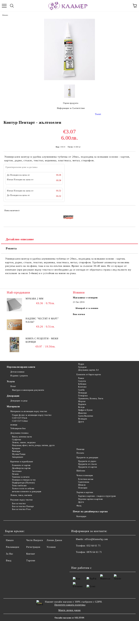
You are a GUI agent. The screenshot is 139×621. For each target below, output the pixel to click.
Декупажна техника (19, 433)
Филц (78, 506)
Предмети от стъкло (87, 464)
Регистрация (33, 547)
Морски (81, 401)
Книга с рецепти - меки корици (42, 340)
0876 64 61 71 (94, 552)
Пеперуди (82, 393)
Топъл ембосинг (19, 485)
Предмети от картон (87, 467)
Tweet (98, 114)
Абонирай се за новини (86, 308)
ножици (13, 425)
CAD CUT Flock (19, 418)
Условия (51, 547)
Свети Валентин (85, 416)
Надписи (82, 404)
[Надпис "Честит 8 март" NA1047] (14, 324)
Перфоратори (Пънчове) (23, 483)
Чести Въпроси (34, 540)
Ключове (82, 387)
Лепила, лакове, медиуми (23, 442)
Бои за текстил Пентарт (23, 506)
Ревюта (11, 248)
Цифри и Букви (85, 410)
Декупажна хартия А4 (88, 370)
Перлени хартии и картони (90, 499)
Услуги (11, 381)
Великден (82, 419)
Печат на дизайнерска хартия (90, 511)
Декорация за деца (18, 401)
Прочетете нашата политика (69, 605)
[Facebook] (75, 559)
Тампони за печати (20, 477)
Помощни (82, 488)
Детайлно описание (20, 239)
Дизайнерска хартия (21, 468)
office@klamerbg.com (96, 539)
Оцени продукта (70, 103)
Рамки (81, 378)
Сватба (81, 390)
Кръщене (16, 448)
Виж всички (79, 314)
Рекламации (12, 547)
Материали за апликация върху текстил (28, 411)
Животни (82, 413)
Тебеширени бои (17, 428)
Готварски (83, 395)
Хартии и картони (84, 492)
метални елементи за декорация (26, 491)
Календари (81, 516)
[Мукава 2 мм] (14, 304)
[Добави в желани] (130, 211)
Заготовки (17, 471)
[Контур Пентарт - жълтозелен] (69, 79)
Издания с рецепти (19, 375)
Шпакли (82, 485)
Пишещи (80, 449)
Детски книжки (17, 372)
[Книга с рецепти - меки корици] (14, 344)
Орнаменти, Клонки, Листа (90, 398)
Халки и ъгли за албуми (23, 488)
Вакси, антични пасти (22, 437)
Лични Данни (54, 540)
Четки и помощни (84, 475)
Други (81, 421)
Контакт (30, 554)
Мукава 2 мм (34, 298)
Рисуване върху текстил (21, 500)
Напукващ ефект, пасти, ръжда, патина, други (33, 445)
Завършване (17, 457)
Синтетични (83, 482)
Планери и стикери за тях (24, 480)
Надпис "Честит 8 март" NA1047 (42, 320)
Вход (8, 560)
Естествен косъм (85, 479)
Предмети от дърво (87, 461)
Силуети (82, 381)
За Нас (9, 554)
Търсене (30, 560)
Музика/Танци (18, 454)
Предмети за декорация (87, 457)
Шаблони (80, 471)
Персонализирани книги (21, 367)
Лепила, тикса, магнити (21, 495)
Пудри (81, 364)
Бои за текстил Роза (21, 509)
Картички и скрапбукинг (21, 461)
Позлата (80, 453)
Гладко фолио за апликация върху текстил (31, 415)
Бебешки (82, 384)
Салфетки (16, 439)
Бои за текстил (19, 503)
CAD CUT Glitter (20, 421)
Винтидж (16, 451)
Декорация (13, 396)
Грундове (82, 367)
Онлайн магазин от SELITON (69, 618)
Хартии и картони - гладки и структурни (97, 496)
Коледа (81, 407)
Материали (13, 406)
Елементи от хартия (21, 465)
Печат (13, 386)
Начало (5, 15)
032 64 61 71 (94, 545)
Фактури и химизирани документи (28, 390)
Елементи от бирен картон (88, 374)
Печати (15, 474)
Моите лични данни (69, 610)
